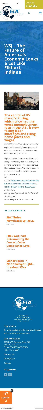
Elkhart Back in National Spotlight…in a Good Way (21, 264)
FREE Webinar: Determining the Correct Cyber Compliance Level (19, 241)
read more (11, 224)
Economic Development (22, 317)
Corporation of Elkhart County (23, 319)
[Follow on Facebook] (5, 374)
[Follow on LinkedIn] (10, 374)
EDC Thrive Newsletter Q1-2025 (20, 219)
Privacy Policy (9, 358)
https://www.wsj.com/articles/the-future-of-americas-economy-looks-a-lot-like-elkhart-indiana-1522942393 (22, 183)
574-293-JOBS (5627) (19, 347)
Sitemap (7, 363)
